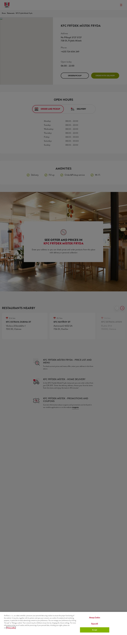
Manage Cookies (94, 617)
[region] (63, 623)
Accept (94, 630)
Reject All (94, 623)
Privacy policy (11, 628)
